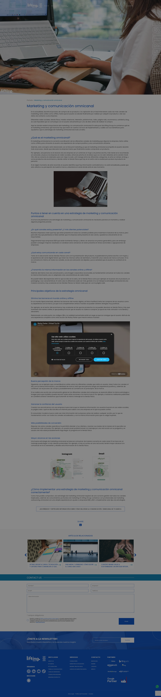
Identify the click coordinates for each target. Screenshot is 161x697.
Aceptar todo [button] (101, 359)
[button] (58, 359)
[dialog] (80, 348)
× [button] (111, 334)
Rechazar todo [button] (84, 359)
